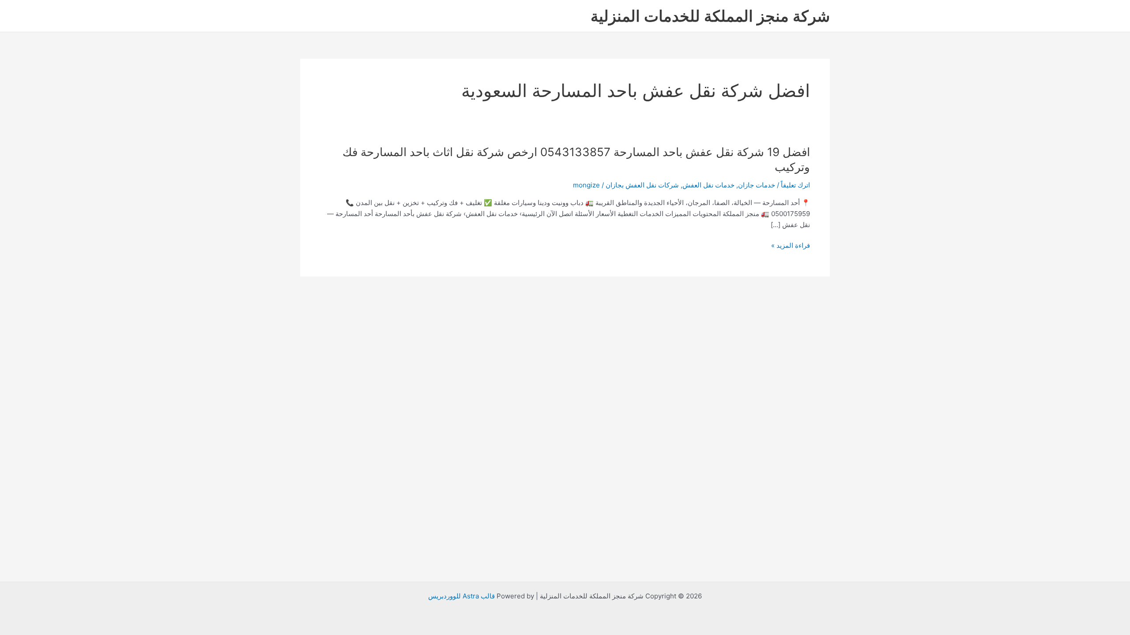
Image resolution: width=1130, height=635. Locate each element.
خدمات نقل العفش (708, 185)
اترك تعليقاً (795, 185)
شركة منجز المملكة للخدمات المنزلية (710, 16)
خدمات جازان (756, 185)
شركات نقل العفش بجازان (642, 185)
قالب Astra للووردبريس (461, 596)
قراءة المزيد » (790, 245)
